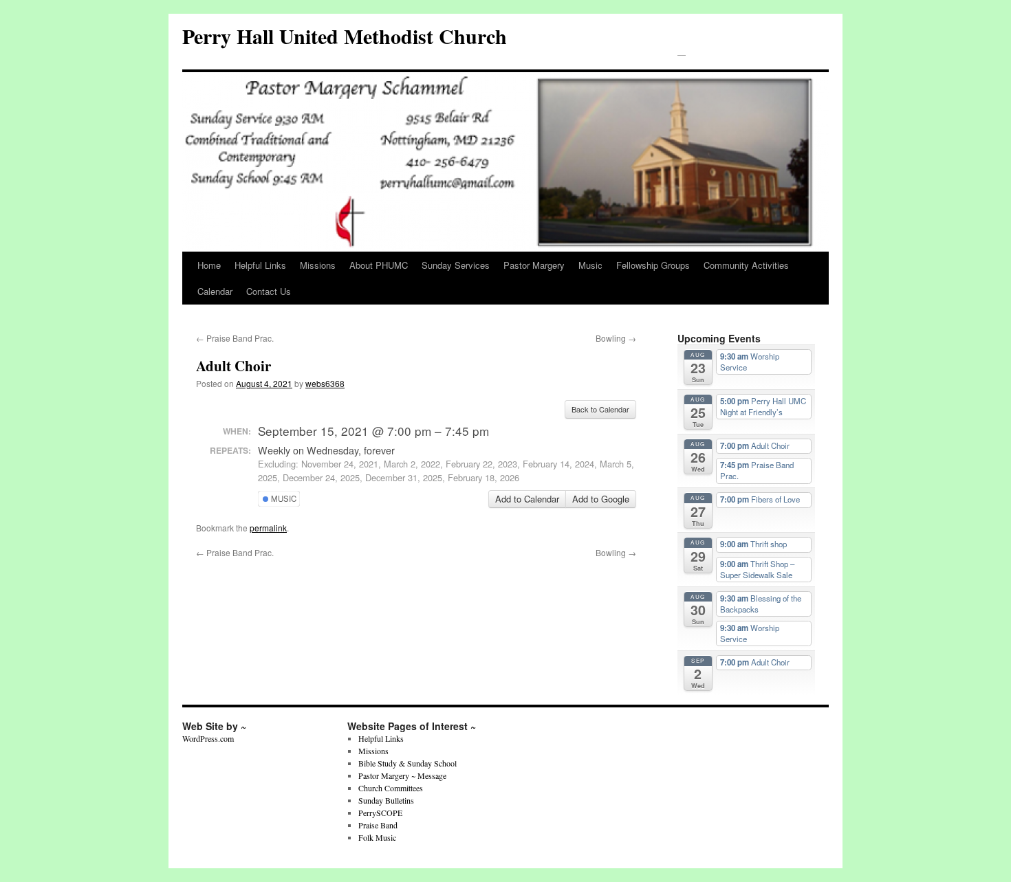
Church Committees (390, 787)
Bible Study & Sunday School (407, 763)
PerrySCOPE (380, 812)
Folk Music (377, 837)
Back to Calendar (600, 409)
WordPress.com (208, 738)
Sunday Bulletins (386, 800)
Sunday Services (456, 265)
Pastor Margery (534, 265)
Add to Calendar (527, 498)
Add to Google (600, 498)
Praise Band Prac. (235, 338)
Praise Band (378, 824)
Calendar (214, 291)
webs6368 (325, 383)
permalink (268, 527)
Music (590, 265)
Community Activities (746, 265)
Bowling (616, 338)
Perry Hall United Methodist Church (344, 36)
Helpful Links (260, 265)
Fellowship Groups (653, 265)
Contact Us (268, 291)
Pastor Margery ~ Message (402, 775)
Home (209, 265)
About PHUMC (378, 265)
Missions (318, 265)
